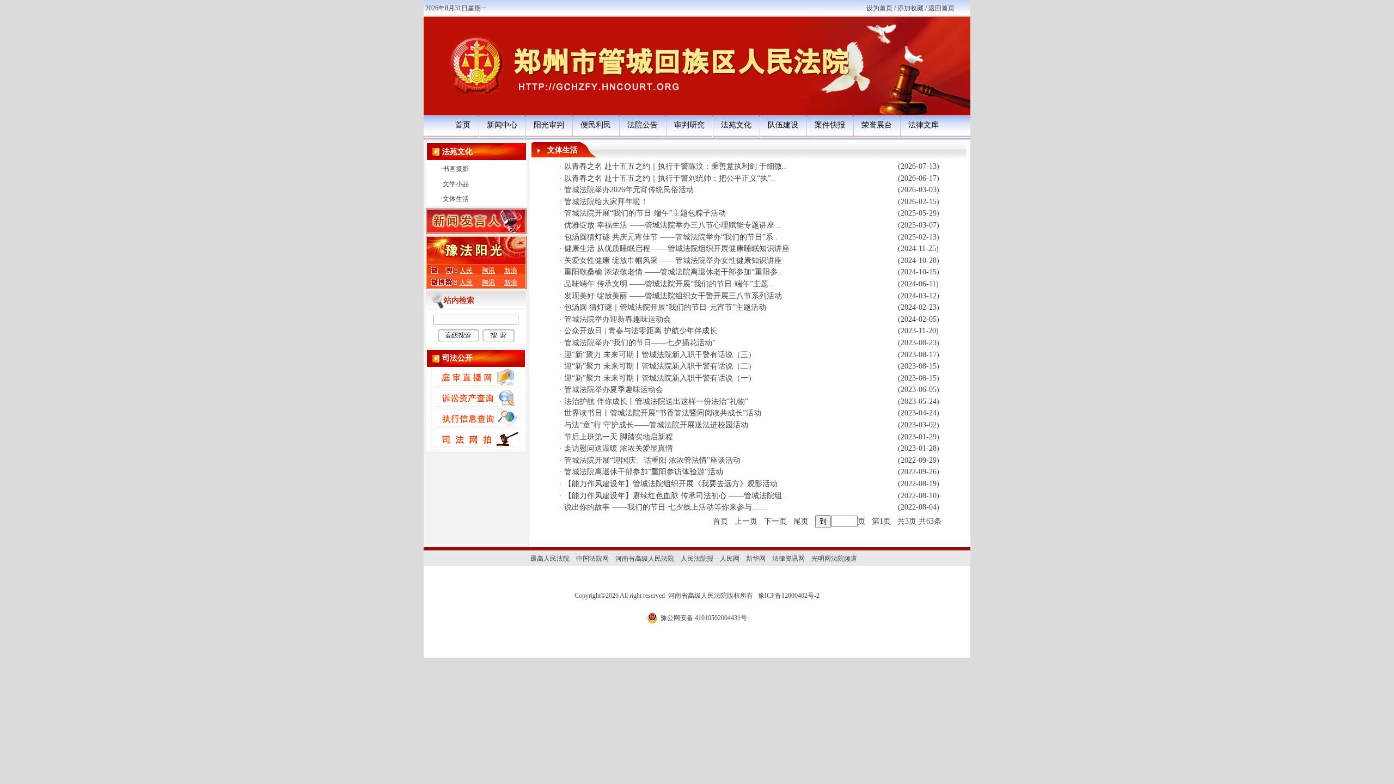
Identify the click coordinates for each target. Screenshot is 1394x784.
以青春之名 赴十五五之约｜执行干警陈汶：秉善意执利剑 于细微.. (675, 166)
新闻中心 (502, 125)
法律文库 (923, 125)
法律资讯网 (788, 558)
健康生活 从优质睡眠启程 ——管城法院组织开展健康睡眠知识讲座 (677, 248)
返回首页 (941, 8)
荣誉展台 (876, 125)
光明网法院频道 (834, 558)
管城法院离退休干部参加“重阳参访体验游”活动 (643, 472)
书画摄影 (456, 169)
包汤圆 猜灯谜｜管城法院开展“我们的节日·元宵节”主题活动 (665, 307)
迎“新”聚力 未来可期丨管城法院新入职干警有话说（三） (660, 355)
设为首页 (879, 8)
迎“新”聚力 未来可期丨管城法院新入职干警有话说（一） (660, 378)
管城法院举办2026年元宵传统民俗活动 (629, 190)
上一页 (746, 521)
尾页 (801, 521)
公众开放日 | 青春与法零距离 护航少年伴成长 (640, 331)
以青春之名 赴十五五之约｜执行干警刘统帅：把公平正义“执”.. (669, 178)
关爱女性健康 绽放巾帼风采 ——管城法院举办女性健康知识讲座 (673, 260)
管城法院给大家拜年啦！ (606, 202)
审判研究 (689, 125)
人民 (466, 270)
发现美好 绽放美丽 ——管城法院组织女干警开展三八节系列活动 (673, 296)
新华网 (756, 558)
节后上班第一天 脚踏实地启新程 (618, 437)
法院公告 (642, 125)
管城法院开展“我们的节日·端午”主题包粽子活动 (645, 213)
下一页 (775, 521)
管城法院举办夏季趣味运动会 (613, 389)
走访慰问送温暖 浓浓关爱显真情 (618, 448)
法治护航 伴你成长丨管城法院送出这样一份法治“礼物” (656, 401)
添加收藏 (910, 8)
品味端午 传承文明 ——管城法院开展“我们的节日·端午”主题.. (668, 284)
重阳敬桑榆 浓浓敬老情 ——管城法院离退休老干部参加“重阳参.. (673, 272)
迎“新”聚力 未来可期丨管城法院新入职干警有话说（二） (660, 366)
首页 (462, 125)
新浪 (510, 270)
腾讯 (488, 270)
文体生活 (456, 199)
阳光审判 (549, 125)
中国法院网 (592, 558)
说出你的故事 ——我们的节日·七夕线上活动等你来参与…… (665, 507)
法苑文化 (736, 125)
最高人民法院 (550, 558)
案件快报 (830, 125)
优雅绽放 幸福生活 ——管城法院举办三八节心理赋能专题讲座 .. (672, 225)
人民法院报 (697, 558)
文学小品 (456, 184)
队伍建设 (783, 125)
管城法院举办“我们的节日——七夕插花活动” (640, 343)
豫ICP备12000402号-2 (789, 595)
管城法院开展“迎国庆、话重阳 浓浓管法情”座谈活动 (652, 460)
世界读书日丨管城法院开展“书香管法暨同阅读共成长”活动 (662, 413)
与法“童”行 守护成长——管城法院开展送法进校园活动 (656, 425)
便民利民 (595, 125)
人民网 (729, 558)
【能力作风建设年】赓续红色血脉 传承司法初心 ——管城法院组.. (675, 496)
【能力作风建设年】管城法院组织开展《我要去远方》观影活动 (671, 484)
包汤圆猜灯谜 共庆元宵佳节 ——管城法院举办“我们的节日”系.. (671, 237)
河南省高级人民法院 (644, 558)
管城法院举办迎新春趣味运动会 (617, 319)
